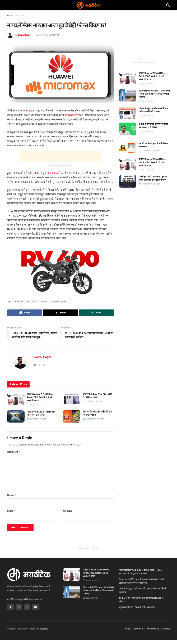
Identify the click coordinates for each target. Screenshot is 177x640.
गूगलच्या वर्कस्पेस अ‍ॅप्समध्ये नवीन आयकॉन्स (137, 607)
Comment (13, 451)
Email (11, 510)
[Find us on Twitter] (19, 607)
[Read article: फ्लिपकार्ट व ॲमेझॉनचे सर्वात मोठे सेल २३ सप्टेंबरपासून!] (71, 416)
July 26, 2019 (41, 35)
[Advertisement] (60, 156)
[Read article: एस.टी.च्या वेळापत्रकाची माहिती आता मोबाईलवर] (127, 148)
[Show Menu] (9, 5)
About (128, 628)
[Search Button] (168, 5)
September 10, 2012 (150, 184)
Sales (45, 301)
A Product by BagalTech (38, 629)
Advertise (138, 628)
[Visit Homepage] (88, 5)
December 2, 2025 (37, 419)
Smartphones (59, 301)
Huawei (19, 301)
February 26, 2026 (93, 401)
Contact (166, 628)
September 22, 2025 (94, 419)
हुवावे (31, 110)
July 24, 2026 (35, 405)
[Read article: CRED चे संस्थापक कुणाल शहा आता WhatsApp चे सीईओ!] (127, 129)
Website (67, 510)
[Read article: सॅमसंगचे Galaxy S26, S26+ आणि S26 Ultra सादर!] (71, 399)
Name (11, 495)
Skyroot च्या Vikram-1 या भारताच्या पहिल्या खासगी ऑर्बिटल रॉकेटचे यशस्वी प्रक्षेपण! (154, 93)
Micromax (32, 301)
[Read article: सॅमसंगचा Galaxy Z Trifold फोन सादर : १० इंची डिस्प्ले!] (16, 416)
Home (10, 15)
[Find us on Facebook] (10, 607)
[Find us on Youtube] (35, 607)
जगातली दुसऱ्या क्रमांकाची (47, 172)
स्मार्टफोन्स (20, 15)
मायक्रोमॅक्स (71, 115)
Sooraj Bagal (23, 35)
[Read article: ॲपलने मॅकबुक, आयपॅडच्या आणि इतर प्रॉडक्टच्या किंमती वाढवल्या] (127, 113)
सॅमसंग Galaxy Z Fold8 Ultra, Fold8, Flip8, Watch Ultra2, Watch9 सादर (40, 397)
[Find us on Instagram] (27, 607)
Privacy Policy (152, 628)
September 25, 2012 (150, 151)
